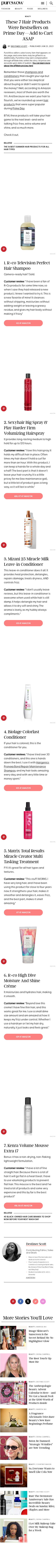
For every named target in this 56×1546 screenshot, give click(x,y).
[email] (43, 1301)
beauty (19, 9)
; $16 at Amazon (23, 1206)
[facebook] (20, 1301)
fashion (6, 9)
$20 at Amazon (23, 788)
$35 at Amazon (23, 623)
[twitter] (28, 1301)
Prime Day (18, 108)
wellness (43, 9)
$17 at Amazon (23, 913)
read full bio (30, 1277)
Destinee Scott (19, 46)
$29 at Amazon (23, 1037)
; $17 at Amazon (23, 496)
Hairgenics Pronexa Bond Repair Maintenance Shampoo (26, 766)
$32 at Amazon (23, 323)
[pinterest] (4, 249)
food (30, 9)
